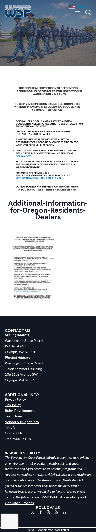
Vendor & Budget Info (22, 422)
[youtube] (56, 512)
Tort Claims (14, 416)
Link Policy (13, 405)
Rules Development (20, 410)
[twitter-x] (32, 512)
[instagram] (48, 512)
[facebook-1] (41, 512)
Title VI (11, 427)
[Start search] (88, 12)
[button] (77, 11)
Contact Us (14, 433)
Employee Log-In (18, 439)
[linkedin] (64, 512)
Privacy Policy (15, 399)
